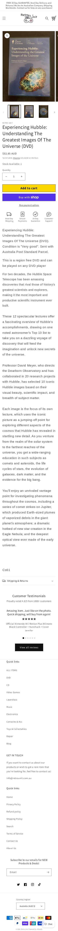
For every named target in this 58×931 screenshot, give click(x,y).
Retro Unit (24, 929)
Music (9, 706)
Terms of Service (14, 833)
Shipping (16, 158)
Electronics (12, 714)
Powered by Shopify (35, 929)
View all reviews (29, 647)
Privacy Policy (13, 804)
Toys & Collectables (16, 728)
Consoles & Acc (14, 721)
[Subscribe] (47, 872)
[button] (4, 18)
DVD (8, 677)
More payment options (29, 205)
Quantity (6, 170)
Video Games (13, 692)
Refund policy (13, 811)
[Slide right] (54, 112)
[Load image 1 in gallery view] (14, 111)
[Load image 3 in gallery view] (43, 111)
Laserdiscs (11, 699)
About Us (11, 848)
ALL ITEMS (11, 670)
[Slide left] (3, 112)
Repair (9, 736)
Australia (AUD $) (27, 906)
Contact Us (12, 840)
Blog (8, 743)
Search (10, 826)
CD (7, 685)
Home (9, 797)
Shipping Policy (14, 818)
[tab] (23, 638)
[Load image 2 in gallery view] (28, 111)
